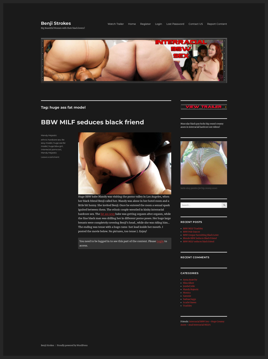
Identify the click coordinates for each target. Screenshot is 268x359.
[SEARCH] (224, 205)
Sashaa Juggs (189, 299)
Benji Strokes (56, 23)
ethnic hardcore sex (51, 139)
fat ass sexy (108, 213)
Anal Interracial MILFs (199, 325)
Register (145, 23)
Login (158, 23)
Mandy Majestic (49, 135)
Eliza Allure (188, 283)
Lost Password (175, 23)
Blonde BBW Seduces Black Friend (200, 238)
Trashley (187, 305)
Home (132, 23)
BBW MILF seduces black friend (92, 122)
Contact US (196, 23)
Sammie (187, 296)
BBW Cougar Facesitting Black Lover (201, 235)
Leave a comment (50, 157)
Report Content (217, 23)
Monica (186, 292)
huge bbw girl (56, 146)
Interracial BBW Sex (199, 321)
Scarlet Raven (189, 302)
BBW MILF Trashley (193, 228)
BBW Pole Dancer (191, 231)
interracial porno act (51, 149)
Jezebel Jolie (189, 286)
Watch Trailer (116, 23)
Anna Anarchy (190, 279)
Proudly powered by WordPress (72, 345)
